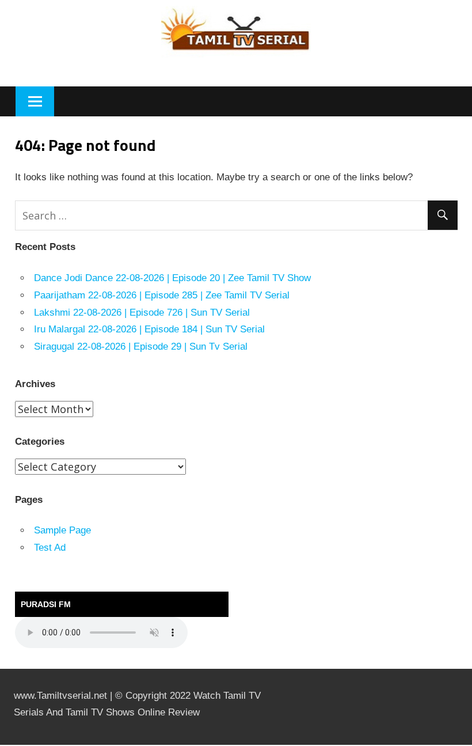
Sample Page (62, 530)
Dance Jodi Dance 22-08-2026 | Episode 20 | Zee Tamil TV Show (172, 277)
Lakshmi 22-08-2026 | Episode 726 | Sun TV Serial (142, 312)
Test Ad (50, 547)
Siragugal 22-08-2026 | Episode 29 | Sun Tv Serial (141, 346)
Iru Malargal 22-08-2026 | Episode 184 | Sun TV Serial (149, 329)
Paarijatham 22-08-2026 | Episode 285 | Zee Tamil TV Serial (162, 295)
